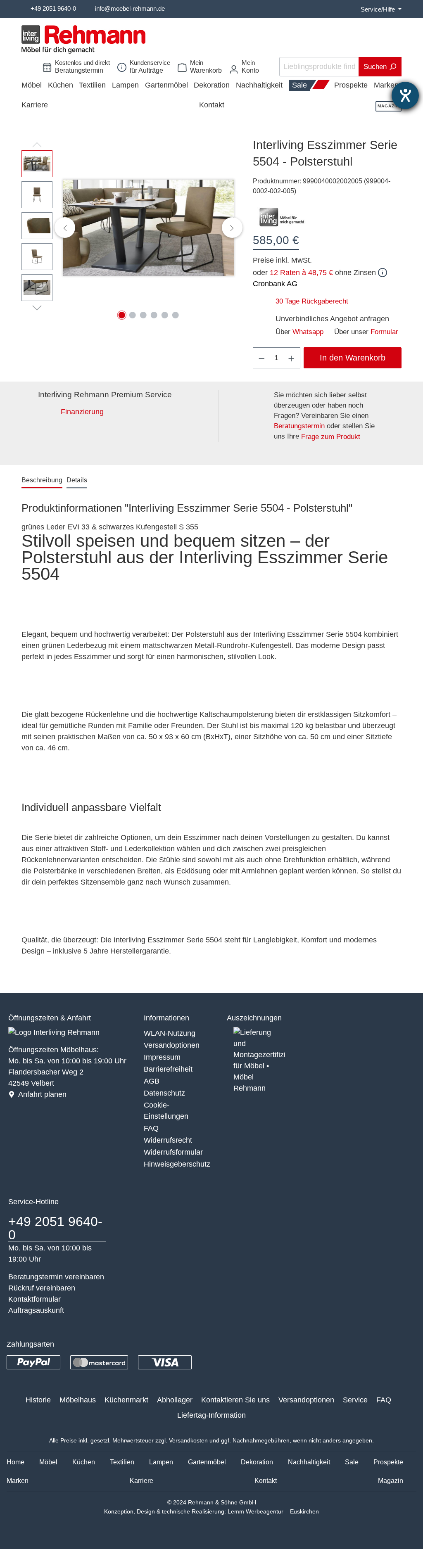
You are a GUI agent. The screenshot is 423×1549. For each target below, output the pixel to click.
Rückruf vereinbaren (41, 1288)
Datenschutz (164, 1093)
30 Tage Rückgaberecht (312, 301)
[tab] (41, 480)
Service (355, 1400)
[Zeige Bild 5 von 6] (164, 315)
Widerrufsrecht (168, 1140)
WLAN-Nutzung (169, 1033)
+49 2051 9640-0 (53, 8)
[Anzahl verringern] (261, 357)
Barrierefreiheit (168, 1069)
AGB (151, 1081)
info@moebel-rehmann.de (130, 8)
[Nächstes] (232, 227)
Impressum (162, 1057)
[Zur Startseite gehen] (83, 39)
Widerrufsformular (173, 1152)
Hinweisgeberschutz (177, 1164)
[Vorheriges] (65, 227)
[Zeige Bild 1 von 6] (121, 315)
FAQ (151, 1128)
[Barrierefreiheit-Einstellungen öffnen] (405, 95)
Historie (38, 1400)
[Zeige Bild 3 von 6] (143, 315)
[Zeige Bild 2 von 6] (132, 315)
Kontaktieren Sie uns (235, 1400)
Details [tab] (77, 480)
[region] (129, 227)
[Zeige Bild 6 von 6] (175, 315)
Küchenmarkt (126, 1400)
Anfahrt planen (42, 1094)
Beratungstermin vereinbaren (56, 1277)
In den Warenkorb (352, 357)
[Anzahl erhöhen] (291, 357)
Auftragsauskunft (36, 1310)
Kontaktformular (34, 1299)
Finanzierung (82, 412)
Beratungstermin (299, 426)
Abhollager (174, 1400)
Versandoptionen (172, 1045)
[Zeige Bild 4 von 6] (153, 315)
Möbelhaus (77, 1400)
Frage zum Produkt (330, 437)
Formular (384, 332)
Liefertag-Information (211, 1415)
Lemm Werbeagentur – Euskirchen (273, 1511)
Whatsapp (307, 332)
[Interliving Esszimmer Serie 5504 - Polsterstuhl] (148, 228)
